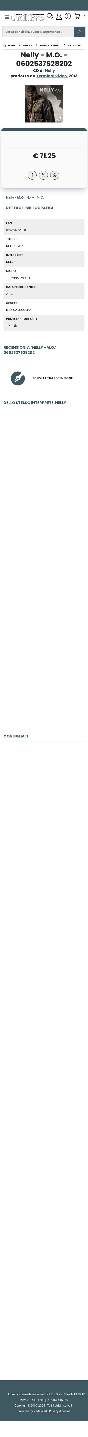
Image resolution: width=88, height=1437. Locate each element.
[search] (79, 32)
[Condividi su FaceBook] (32, 175)
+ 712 (10, 326)
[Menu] (7, 17)
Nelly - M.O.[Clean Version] (44, 575)
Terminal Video (18, 278)
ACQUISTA (46, 505)
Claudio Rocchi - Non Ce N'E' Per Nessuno (44, 1013)
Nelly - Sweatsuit (44, 680)
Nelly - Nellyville (44, 471)
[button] (79, 16)
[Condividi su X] (43, 175)
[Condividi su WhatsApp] (54, 175)
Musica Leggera (18, 309)
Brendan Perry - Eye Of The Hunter (44, 804)
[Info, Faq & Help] (68, 16)
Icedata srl (40, 1411)
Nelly (50, 70)
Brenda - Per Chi (44, 909)
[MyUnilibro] (59, 16)
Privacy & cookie (59, 1411)
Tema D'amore (44, 1117)
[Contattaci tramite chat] (50, 16)
